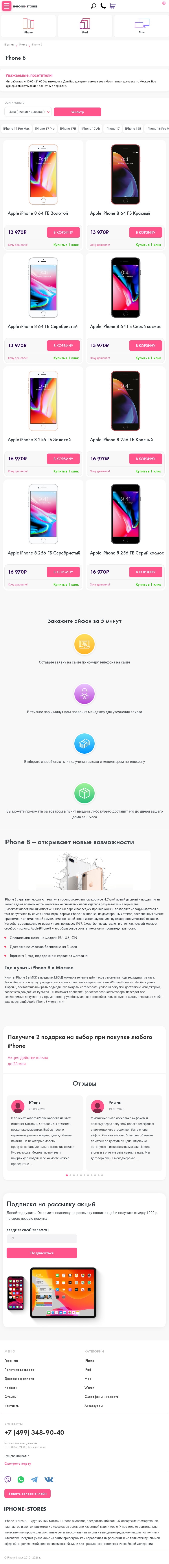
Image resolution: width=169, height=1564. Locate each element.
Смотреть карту (17, 1463)
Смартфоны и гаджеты (101, 1396)
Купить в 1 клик (66, 244)
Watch (89, 1387)
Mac (87, 1378)
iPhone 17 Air (90, 128)
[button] (67, 1175)
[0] (113, 6)
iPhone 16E (133, 128)
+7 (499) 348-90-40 (34, 1432)
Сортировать (14, 103)
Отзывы (10, 1396)
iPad (87, 1369)
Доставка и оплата (19, 1378)
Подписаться (41, 1252)
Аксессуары (93, 1405)
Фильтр (77, 111)
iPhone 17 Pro (45, 128)
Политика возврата (19, 1369)
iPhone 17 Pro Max (16, 128)
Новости (10, 1387)
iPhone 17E (68, 128)
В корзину (63, 232)
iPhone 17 (113, 128)
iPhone (23, 44)
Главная (9, 44)
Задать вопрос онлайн (27, 1493)
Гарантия (11, 1360)
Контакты (11, 1405)
